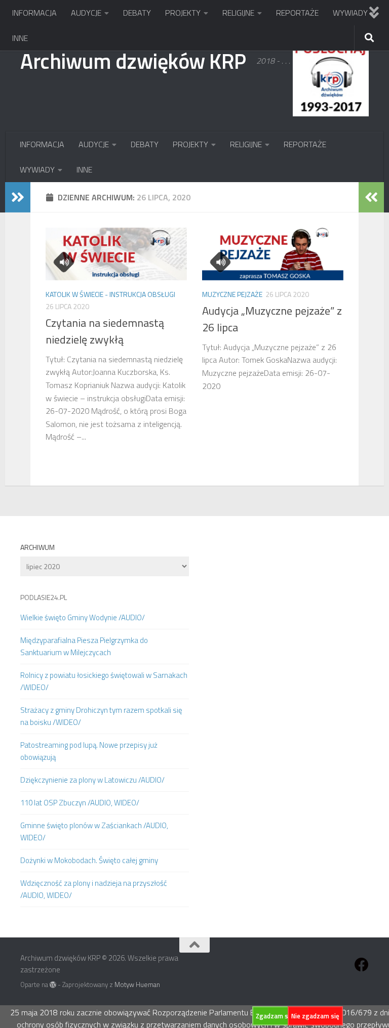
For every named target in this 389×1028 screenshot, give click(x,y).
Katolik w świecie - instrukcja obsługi (110, 294)
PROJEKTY (183, 13)
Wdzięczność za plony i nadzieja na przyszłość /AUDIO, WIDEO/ (93, 889)
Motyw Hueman (137, 984)
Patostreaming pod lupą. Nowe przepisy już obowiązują (89, 751)
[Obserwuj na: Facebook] (362, 965)
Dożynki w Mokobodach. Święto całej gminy (89, 860)
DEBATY (137, 13)
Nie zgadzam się (315, 1016)
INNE (20, 38)
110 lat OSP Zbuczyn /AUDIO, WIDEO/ (79, 802)
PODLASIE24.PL (43, 597)
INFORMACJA (34, 13)
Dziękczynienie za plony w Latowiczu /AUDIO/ (92, 780)
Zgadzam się (274, 1016)
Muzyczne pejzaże (232, 294)
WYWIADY (350, 13)
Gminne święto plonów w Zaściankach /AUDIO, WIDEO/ (94, 831)
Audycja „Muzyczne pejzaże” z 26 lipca (272, 319)
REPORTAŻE (297, 13)
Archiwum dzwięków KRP (133, 61)
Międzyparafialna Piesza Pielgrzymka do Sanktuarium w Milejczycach (84, 646)
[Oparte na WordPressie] (53, 984)
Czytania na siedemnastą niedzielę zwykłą (105, 331)
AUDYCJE (86, 13)
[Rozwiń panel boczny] (17, 197)
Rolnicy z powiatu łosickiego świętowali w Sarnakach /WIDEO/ (103, 681)
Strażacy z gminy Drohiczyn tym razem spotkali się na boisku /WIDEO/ (101, 716)
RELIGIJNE (238, 13)
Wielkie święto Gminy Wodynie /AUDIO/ (82, 617)
